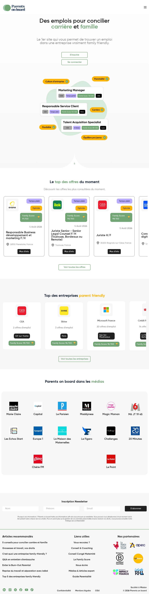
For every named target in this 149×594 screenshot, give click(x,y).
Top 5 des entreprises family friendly (21, 577)
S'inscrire (74, 55)
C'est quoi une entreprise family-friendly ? (24, 554)
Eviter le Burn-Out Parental (16, 565)
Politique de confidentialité (74, 521)
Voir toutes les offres (74, 267)
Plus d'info (24, 252)
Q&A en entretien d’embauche (18, 560)
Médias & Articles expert (82, 571)
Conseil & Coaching (82, 548)
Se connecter (75, 62)
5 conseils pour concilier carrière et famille (24, 543)
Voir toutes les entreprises (74, 359)
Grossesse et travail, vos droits (18, 548)
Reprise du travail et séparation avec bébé (25, 571)
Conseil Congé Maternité (81, 554)
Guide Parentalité (81, 577)
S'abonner (135, 508)
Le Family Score (81, 560)
